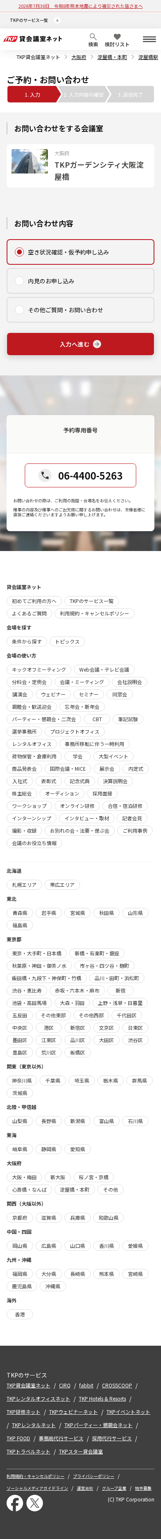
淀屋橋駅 (148, 56)
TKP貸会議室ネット (38, 56)
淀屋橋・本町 (112, 56)
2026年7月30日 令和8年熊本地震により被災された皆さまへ (81, 5)
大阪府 (78, 56)
